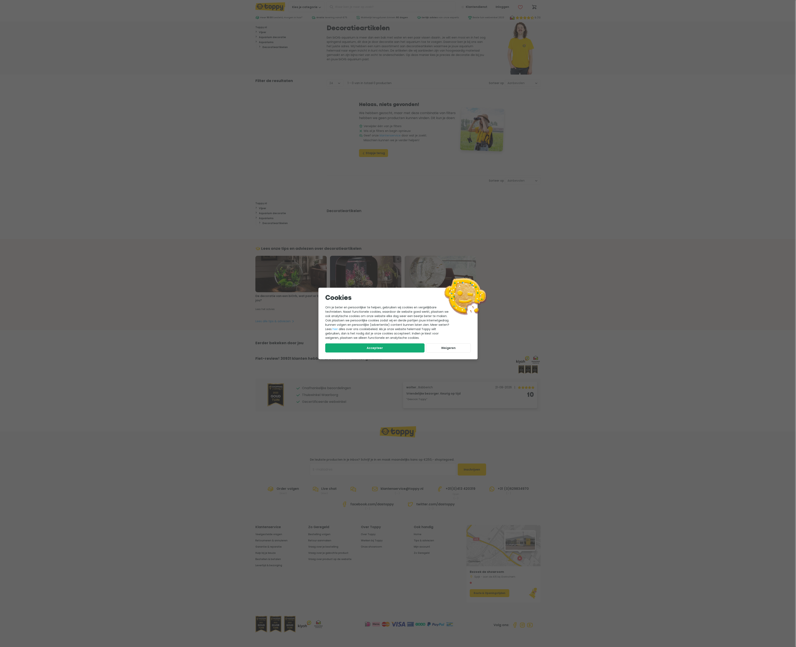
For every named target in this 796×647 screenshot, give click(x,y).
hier (335, 329)
